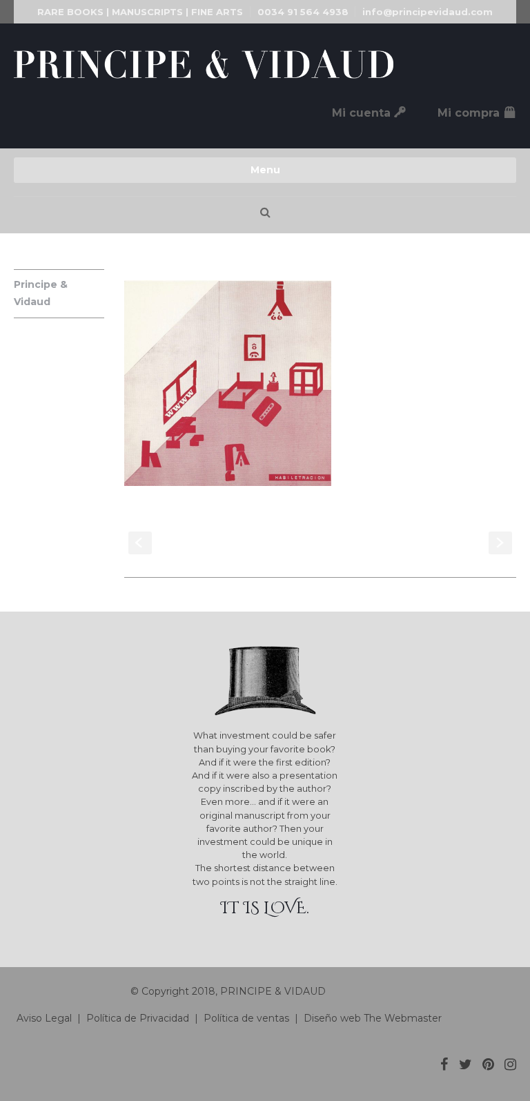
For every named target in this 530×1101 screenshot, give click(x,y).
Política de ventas (246, 1018)
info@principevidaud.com (427, 11)
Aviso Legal (43, 1018)
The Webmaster (403, 1018)
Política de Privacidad (137, 1018)
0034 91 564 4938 (303, 11)
